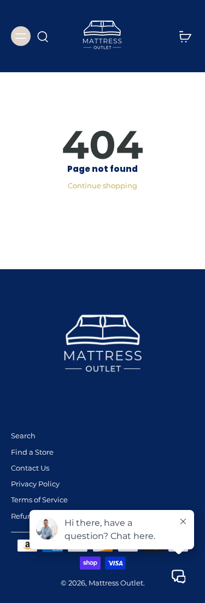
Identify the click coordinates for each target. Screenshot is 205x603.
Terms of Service (39, 500)
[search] (43, 36)
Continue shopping (102, 186)
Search (23, 436)
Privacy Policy (35, 484)
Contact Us (30, 468)
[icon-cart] (182, 36)
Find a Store (32, 452)
